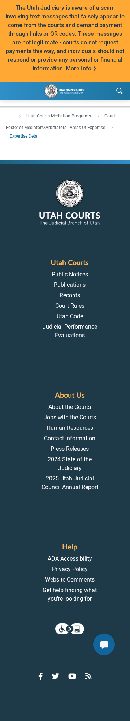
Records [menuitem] (70, 295)
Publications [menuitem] (70, 284)
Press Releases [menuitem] (70, 448)
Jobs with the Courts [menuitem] (70, 417)
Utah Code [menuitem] (70, 316)
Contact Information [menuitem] (69, 438)
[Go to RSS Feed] (88, 676)
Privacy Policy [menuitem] (70, 569)
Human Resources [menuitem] (70, 427)
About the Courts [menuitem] (69, 406)
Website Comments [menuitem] (70, 579)
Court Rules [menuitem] (69, 305)
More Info (78, 68)
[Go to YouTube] (72, 676)
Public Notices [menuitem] (70, 274)
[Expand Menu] (11, 91)
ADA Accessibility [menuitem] (70, 558)
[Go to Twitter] (55, 676)
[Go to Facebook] (41, 676)
